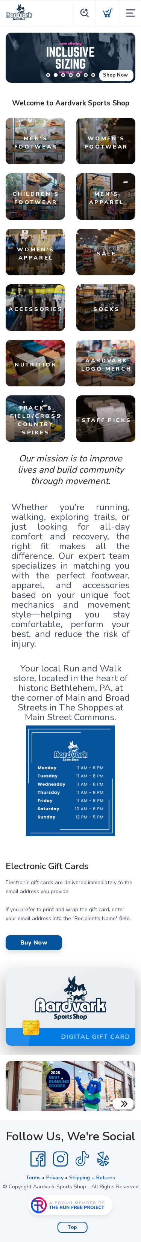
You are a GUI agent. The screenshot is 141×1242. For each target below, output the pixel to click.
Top (72, 1227)
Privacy (55, 1177)
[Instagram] (60, 1159)
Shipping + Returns (92, 1177)
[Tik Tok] (82, 1159)
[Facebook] (38, 1159)
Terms (33, 1177)
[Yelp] (103, 1159)
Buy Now (34, 943)
